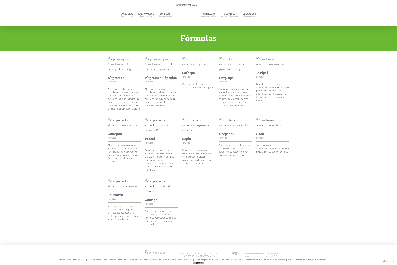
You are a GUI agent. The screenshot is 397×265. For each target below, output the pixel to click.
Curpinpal (227, 77)
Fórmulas (112, 82)
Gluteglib (115, 134)
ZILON (214, 254)
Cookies (211, 256)
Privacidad (199, 256)
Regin (186, 139)
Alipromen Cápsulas (161, 77)
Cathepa (188, 73)
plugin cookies (389, 261)
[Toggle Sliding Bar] (268, 13)
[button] (274, 13)
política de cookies (276, 259)
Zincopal (151, 200)
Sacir (260, 134)
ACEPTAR (198, 263)
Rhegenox (227, 134)
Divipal (262, 73)
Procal (150, 139)
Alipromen (116, 77)
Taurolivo (115, 195)
